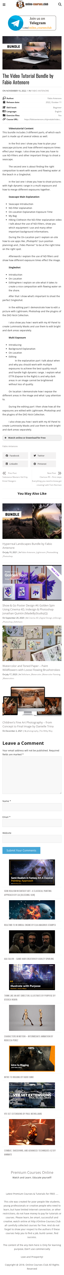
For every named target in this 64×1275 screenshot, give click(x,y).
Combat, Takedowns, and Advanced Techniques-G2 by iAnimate (30, 1152)
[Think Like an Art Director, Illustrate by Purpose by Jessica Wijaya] (32, 977)
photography (32, 731)
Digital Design (46, 617)
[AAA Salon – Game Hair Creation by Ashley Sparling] (32, 942)
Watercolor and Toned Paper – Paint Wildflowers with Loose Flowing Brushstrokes (31, 668)
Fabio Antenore (40, 90)
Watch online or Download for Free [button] (27, 437)
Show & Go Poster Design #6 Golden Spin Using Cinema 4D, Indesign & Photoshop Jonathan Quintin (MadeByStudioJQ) (28, 609)
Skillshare (18, 621)
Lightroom (41, 552)
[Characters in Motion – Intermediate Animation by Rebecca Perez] (32, 1018)
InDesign (57, 617)
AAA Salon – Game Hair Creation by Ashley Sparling (29, 958)
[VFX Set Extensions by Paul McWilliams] (32, 1095)
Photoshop (8, 556)
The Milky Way (46, 731)
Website (6, 833)
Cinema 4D (33, 617)
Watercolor (36, 674)
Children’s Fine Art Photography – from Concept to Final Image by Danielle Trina (27, 724)
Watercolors (8, 678)
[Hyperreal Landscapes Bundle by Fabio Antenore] (32, 505)
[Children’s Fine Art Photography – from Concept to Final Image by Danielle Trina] (32, 683)
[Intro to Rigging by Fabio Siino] (32, 1058)
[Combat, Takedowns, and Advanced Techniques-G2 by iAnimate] (32, 1132)
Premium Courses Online (32, 1172)
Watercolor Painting (51, 674)
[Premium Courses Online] (32, 3)
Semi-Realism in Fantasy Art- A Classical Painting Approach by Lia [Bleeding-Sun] (28, 892)
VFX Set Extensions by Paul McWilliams (23, 1113)
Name (6, 801)
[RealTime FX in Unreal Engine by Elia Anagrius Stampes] (32, 910)
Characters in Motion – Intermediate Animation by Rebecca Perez (28, 1038)
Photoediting (52, 552)
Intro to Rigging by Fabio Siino (19, 1077)
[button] (4, 5)
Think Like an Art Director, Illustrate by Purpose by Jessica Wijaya (29, 997)
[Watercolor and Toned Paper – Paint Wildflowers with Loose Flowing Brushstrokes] (32, 627)
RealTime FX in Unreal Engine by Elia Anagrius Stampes (30, 925)
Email (6, 817)
